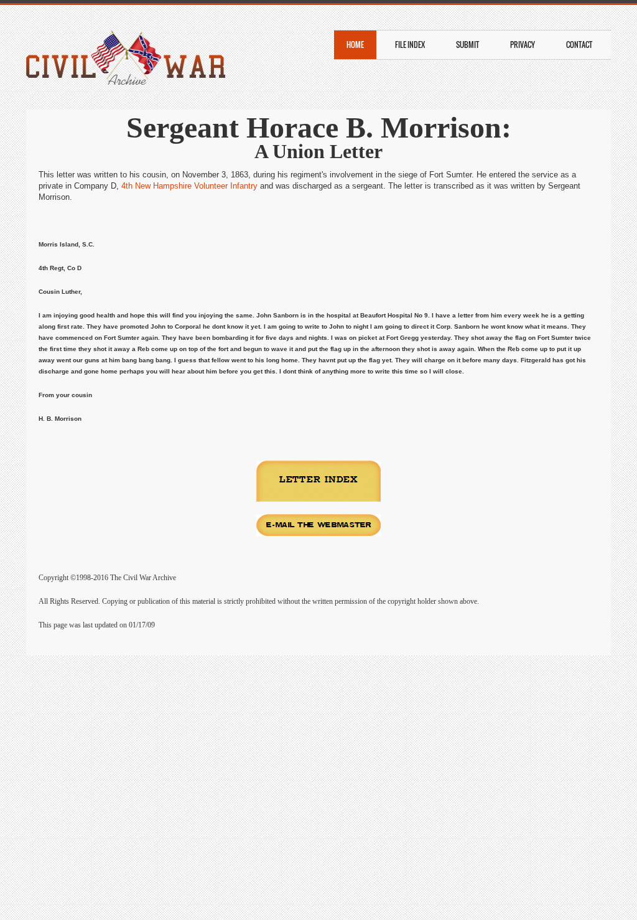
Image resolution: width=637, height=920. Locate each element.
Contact (579, 44)
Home (355, 44)
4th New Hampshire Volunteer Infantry (189, 185)
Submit (467, 44)
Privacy (522, 44)
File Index (410, 44)
